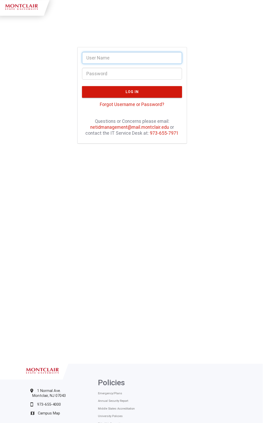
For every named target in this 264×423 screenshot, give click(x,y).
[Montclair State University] (43, 377)
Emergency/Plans (110, 393)
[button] (132, 92)
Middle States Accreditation (116, 408)
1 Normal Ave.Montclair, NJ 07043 (49, 393)
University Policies (110, 416)
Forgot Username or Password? (132, 104)
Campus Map (49, 413)
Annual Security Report (113, 401)
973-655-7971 (164, 133)
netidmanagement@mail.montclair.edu (129, 127)
